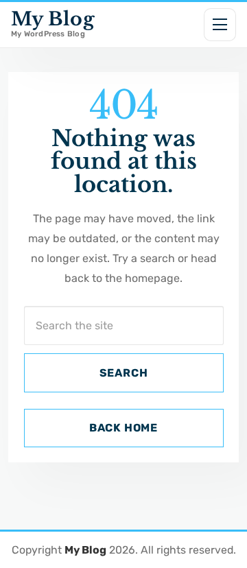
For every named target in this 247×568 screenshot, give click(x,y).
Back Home (123, 427)
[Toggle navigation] (220, 24)
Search (123, 372)
